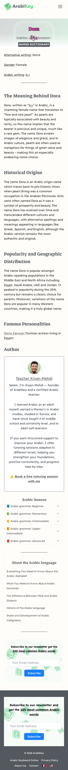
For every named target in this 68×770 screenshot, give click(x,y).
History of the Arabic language (26, 608)
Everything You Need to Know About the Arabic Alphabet (32, 574)
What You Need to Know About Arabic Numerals (31, 586)
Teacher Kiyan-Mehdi (34, 378)
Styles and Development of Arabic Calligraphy (28, 618)
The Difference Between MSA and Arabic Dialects (32, 598)
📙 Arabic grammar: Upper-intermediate (24, 531)
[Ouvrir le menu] (60, 6)
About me (20, 765)
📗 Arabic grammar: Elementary (27, 513)
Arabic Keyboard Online (24, 760)
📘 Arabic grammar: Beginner (25, 506)
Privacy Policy (49, 760)
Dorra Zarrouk (14, 333)
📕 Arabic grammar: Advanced (26, 541)
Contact (33, 765)
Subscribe (34, 673)
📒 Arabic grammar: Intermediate (28, 521)
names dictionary (34, 44)
